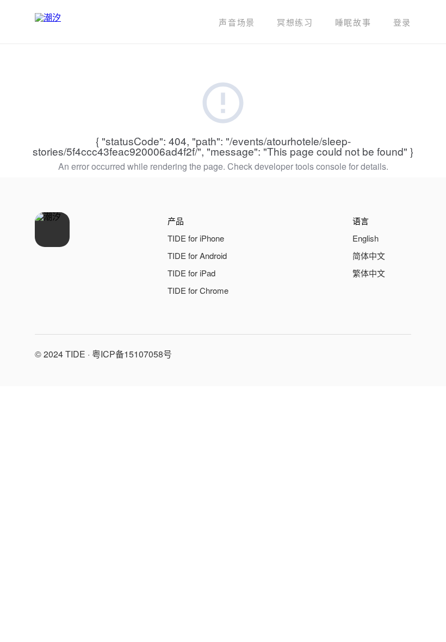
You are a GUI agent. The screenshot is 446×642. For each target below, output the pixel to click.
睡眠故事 (353, 22)
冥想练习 (295, 22)
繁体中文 (368, 273)
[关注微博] (374, 354)
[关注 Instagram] (400, 354)
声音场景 (237, 22)
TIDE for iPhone (196, 238)
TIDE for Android (197, 255)
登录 (402, 22)
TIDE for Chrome (198, 290)
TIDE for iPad (191, 273)
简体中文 (368, 255)
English (365, 238)
